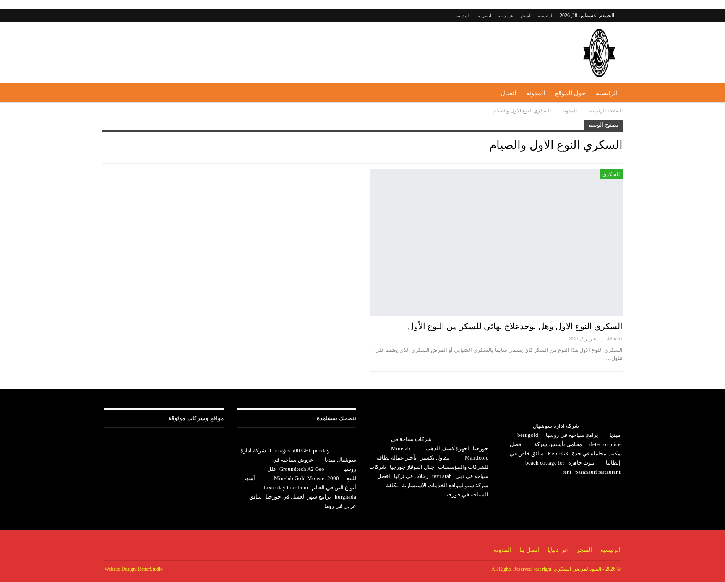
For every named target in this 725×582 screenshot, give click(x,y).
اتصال (508, 93)
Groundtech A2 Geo (301, 469)
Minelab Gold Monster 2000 (306, 478)
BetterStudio (150, 569)
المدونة (463, 15)
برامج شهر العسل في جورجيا (298, 497)
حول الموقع (570, 93)
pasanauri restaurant (598, 472)
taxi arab (442, 476)
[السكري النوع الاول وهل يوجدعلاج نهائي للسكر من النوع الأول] (496, 242)
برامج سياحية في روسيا (572, 435)
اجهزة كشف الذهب (447, 448)
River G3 (558, 453)
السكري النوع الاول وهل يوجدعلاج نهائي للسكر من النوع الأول (515, 326)
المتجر (526, 15)
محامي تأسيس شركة (558, 444)
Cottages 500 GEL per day (300, 450)
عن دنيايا (506, 15)
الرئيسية (545, 15)
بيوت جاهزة (581, 463)
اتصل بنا (483, 15)
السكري (611, 174)
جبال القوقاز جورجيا (412, 467)
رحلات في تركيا (411, 476)
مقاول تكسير (435, 458)
